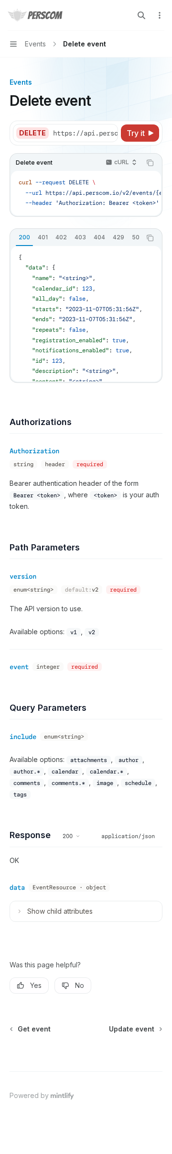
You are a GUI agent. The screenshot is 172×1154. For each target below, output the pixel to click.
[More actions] (159, 15)
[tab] (24, 237)
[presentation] (85, 133)
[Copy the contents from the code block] (150, 163)
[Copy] (109, 133)
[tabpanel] (86, 313)
